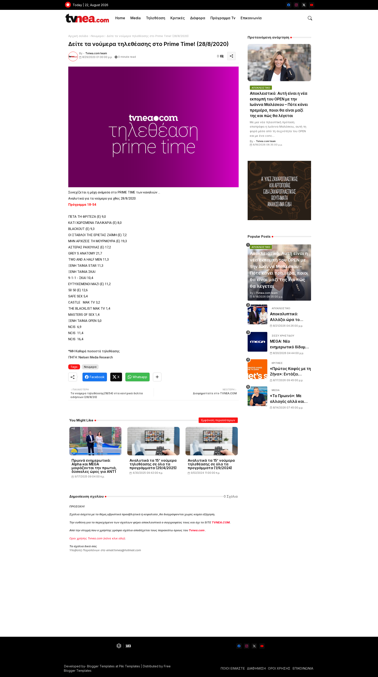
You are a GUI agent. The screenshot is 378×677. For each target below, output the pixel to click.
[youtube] (311, 5)
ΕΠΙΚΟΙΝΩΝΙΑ (302, 668)
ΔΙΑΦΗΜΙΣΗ (256, 668)
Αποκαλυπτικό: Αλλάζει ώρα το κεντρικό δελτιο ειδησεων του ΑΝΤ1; (288, 317)
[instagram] (296, 5)
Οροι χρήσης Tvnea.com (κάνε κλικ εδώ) (97, 538)
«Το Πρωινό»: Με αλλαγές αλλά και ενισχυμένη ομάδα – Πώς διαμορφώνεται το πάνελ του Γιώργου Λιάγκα (290, 399)
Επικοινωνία (251, 18)
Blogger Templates (101, 666)
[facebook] (288, 5)
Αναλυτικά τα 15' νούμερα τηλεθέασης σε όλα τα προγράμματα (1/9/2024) (211, 464)
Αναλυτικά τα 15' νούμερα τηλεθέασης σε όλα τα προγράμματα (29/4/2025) (153, 464)
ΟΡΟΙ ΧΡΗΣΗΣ (279, 668)
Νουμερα (97, 36)
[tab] (120, 18)
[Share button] (157, 377)
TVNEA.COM (221, 522)
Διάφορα (197, 18)
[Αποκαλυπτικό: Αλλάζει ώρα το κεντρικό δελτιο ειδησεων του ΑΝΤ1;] (257, 314)
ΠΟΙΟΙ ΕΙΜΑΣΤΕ (232, 668)
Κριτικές (177, 18)
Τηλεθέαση (155, 18)
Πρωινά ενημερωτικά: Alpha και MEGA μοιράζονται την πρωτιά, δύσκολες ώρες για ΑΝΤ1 (94, 466)
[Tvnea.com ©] (87, 18)
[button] (310, 18)
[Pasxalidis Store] (279, 219)
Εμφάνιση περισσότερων (218, 420)
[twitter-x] (304, 5)
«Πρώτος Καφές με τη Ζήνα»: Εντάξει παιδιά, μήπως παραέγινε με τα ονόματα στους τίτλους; (290, 372)
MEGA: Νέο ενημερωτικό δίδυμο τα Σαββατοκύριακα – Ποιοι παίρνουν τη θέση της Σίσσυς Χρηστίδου (290, 344)
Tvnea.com (197, 530)
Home (120, 18)
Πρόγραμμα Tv (222, 18)
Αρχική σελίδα (78, 36)
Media (135, 18)
